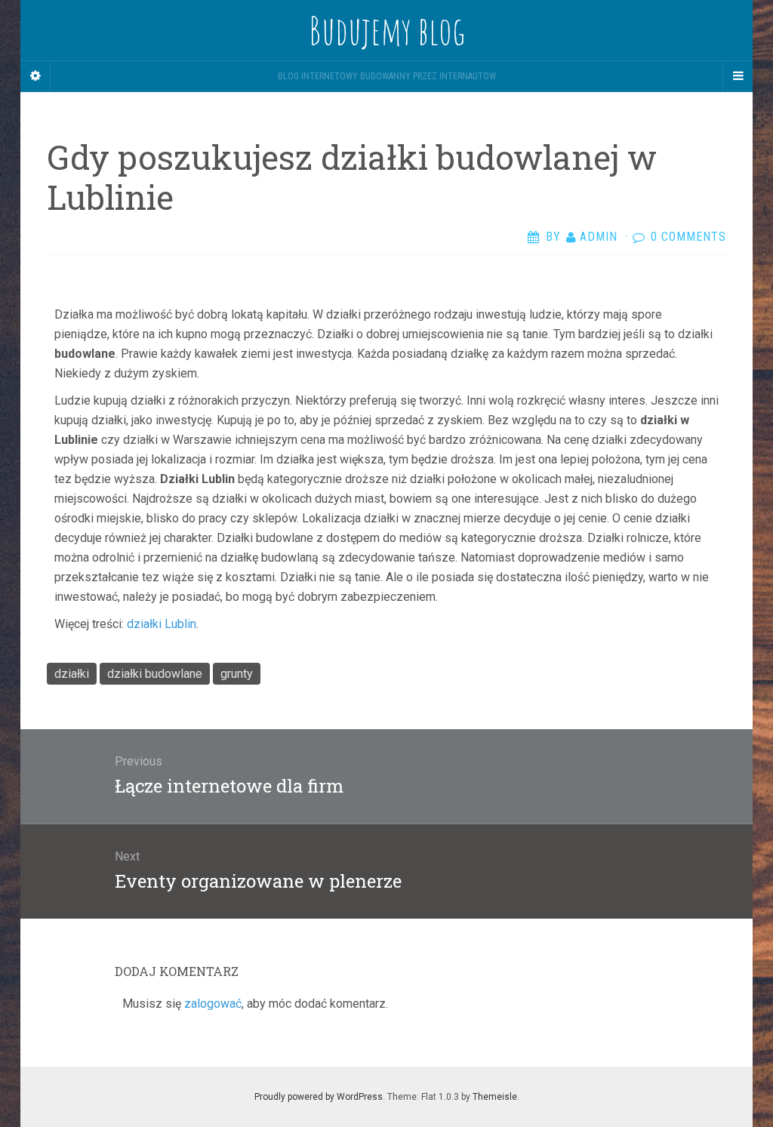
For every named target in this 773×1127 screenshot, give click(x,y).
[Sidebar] (35, 76)
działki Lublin (161, 624)
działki (71, 674)
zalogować (213, 1003)
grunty (236, 674)
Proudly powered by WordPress (318, 1097)
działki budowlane (154, 674)
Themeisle (495, 1097)
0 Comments (688, 236)
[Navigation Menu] (737, 76)
